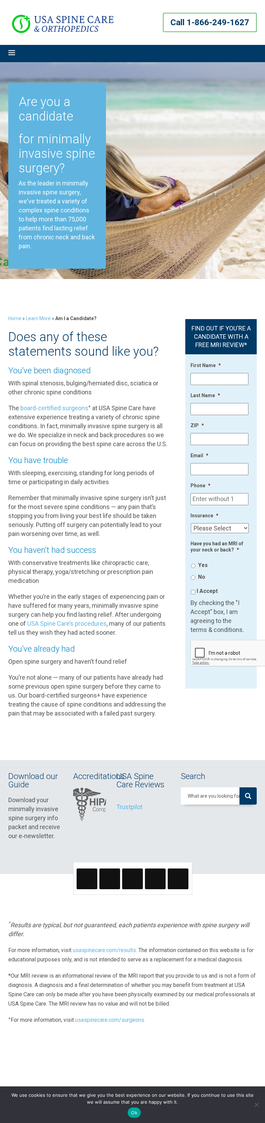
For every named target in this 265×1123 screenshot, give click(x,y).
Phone (200, 485)
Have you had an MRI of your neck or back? (216, 547)
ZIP (197, 425)
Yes (203, 565)
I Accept (207, 591)
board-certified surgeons (54, 408)
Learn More (38, 318)
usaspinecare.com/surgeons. (110, 1020)
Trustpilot (129, 806)
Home (14, 318)
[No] (256, 1104)
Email (199, 455)
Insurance (204, 515)
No (201, 577)
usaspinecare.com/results (104, 950)
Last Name (205, 395)
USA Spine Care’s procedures (67, 623)
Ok (134, 1112)
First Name (205, 365)
